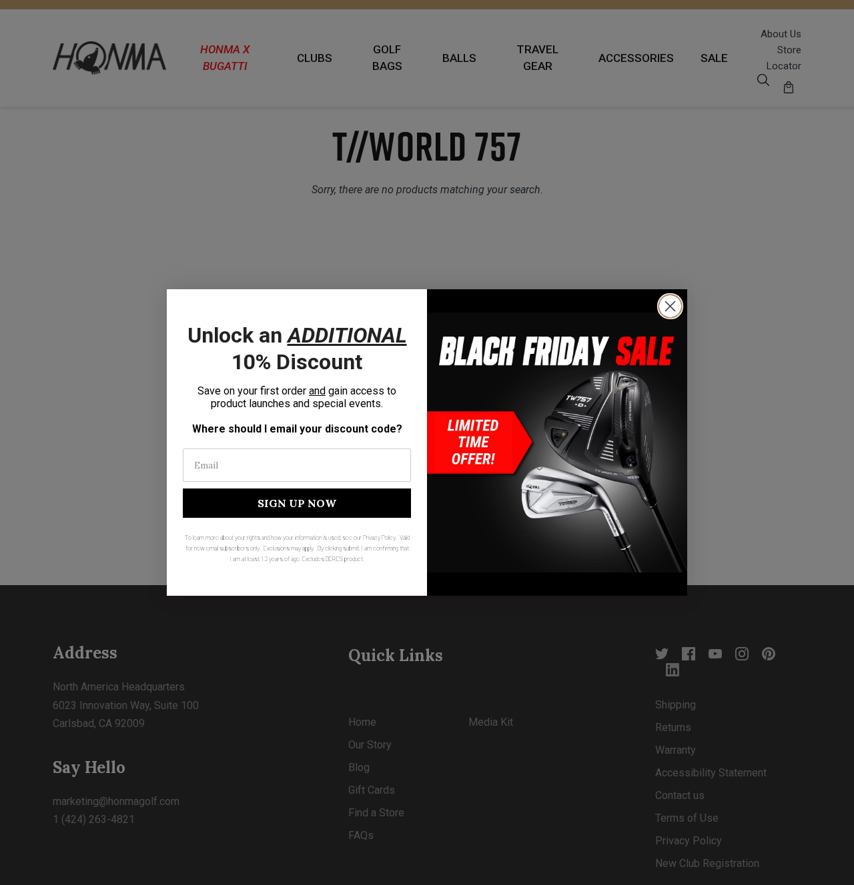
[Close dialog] (670, 306)
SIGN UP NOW (297, 503)
